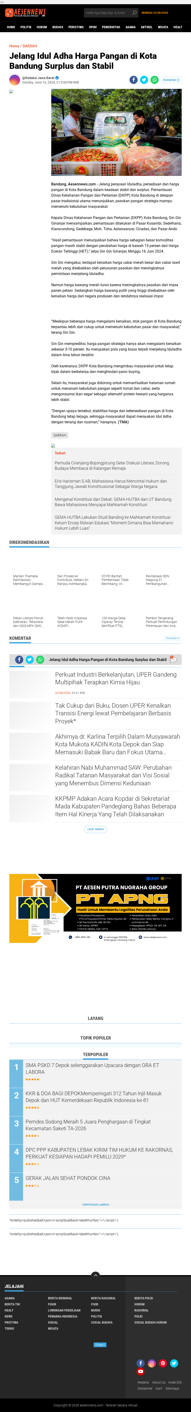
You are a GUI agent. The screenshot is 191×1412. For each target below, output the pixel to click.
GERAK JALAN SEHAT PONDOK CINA (68, 1178)
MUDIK (95, 1310)
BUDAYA (57, 27)
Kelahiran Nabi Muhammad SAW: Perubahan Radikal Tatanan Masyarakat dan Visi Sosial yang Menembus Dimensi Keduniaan (113, 775)
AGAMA (131, 27)
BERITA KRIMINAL (60, 1298)
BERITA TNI (12, 1304)
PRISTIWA (11, 1322)
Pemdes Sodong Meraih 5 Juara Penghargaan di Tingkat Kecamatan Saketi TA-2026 (88, 1125)
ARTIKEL (147, 27)
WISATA (163, 27)
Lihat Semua (95, 829)
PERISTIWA (76, 27)
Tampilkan (172, 638)
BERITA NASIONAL (103, 1298)
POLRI (138, 1316)
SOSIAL (53, 1322)
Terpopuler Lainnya (95, 1204)
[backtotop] (95, 1276)
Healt (178, 27)
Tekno (9, 1328)
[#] (95, 908)
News (9, 1316)
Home (11, 27)
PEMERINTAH (111, 27)
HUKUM (42, 27)
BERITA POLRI (143, 1298)
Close (100, 1344)
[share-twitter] (144, 80)
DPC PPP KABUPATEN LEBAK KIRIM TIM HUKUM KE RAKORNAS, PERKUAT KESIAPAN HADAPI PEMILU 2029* (99, 1153)
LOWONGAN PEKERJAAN (64, 1310)
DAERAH (30, 46)
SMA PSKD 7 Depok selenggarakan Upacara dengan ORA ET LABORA (92, 1068)
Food (94, 1304)
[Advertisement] (95, 851)
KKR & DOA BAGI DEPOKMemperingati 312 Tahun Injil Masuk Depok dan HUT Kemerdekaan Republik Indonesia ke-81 (94, 1097)
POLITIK (25, 27)
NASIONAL (141, 1310)
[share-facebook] (134, 80)
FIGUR (52, 1304)
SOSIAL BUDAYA (102, 1322)
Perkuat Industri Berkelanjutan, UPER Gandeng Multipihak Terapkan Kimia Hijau (116, 678)
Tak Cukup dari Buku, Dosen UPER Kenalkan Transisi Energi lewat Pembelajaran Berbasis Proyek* (113, 713)
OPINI (93, 27)
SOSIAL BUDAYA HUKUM (150, 1322)
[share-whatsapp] (154, 80)
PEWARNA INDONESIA (62, 1316)
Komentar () (171, 80)
